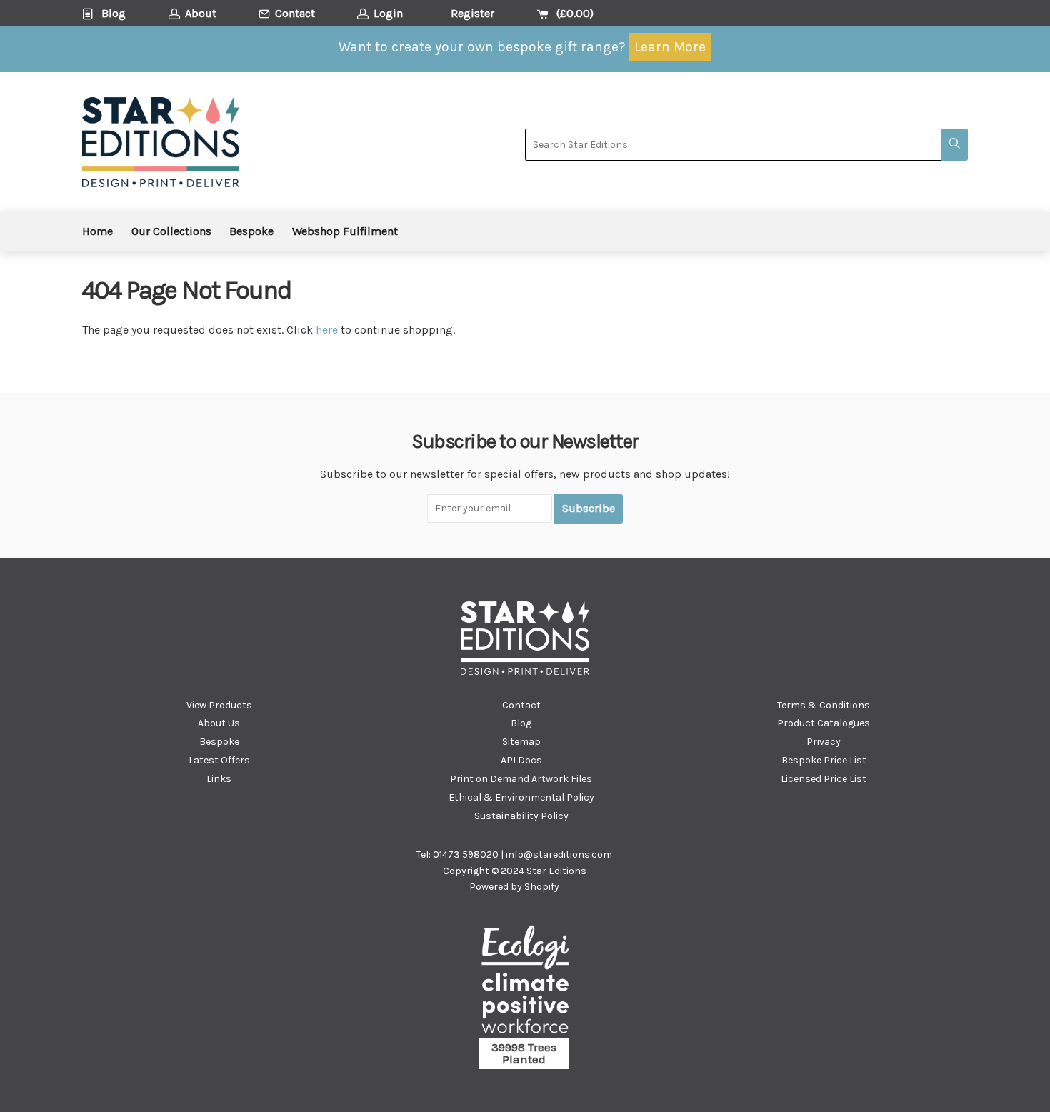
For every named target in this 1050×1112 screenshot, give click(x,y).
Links (218, 779)
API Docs (521, 760)
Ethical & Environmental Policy (521, 797)
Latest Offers (219, 760)
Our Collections (171, 231)
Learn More (670, 47)
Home (97, 231)
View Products (219, 705)
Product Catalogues (823, 723)
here (327, 329)
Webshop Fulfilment (345, 231)
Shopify (541, 887)
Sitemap (521, 742)
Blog (521, 723)
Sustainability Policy (521, 816)
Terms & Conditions (823, 705)
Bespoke (251, 231)
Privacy (823, 742)
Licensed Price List (823, 779)
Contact (521, 705)
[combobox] (733, 145)
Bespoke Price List (823, 760)
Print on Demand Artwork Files (521, 779)
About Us (219, 723)
